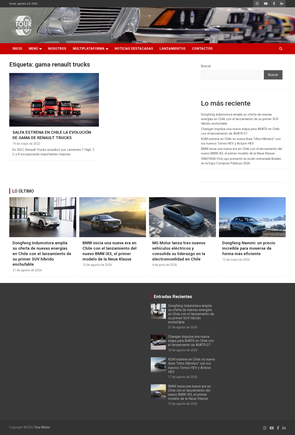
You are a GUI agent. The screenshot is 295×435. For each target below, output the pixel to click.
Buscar (206, 66)
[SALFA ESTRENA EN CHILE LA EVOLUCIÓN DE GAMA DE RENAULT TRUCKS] (54, 100)
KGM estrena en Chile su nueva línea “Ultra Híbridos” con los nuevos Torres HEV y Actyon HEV (191, 365)
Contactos (202, 49)
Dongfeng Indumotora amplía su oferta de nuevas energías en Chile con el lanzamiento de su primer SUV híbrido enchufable (240, 119)
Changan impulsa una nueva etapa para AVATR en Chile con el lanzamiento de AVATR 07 (191, 341)
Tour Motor (42, 427)
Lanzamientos (173, 49)
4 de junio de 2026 (164, 265)
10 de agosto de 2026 (97, 265)
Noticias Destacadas (134, 49)
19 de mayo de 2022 (26, 143)
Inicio (17, 49)
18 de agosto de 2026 (182, 350)
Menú (33, 49)
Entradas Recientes (173, 296)
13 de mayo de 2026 (236, 259)
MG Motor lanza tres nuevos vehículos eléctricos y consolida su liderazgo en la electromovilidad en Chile (178, 250)
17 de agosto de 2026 (182, 377)
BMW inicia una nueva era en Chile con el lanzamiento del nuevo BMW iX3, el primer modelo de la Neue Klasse (109, 250)
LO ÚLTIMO (23, 191)
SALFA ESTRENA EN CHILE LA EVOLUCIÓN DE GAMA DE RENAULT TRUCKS (52, 135)
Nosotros (57, 49)
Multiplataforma (89, 49)
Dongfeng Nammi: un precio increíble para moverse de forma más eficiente (248, 248)
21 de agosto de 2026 (27, 270)
